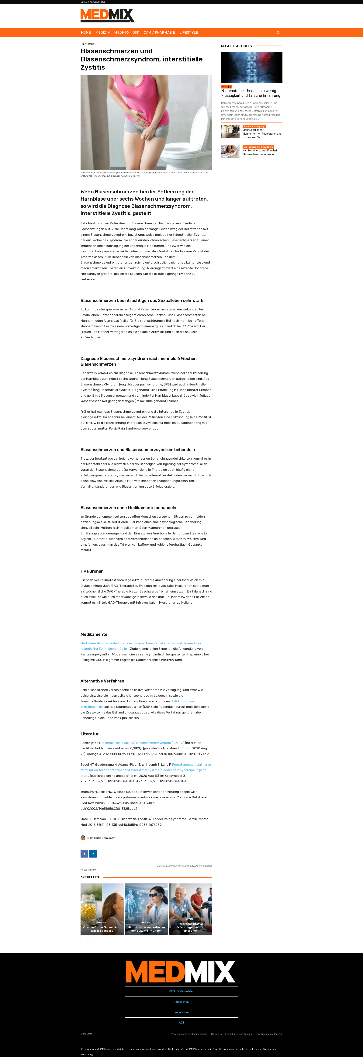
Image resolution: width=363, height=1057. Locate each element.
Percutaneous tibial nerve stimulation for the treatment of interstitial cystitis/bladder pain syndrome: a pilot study (146, 770)
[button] (278, 32)
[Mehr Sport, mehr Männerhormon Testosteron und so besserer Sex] (230, 131)
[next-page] (89, 941)
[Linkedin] (93, 854)
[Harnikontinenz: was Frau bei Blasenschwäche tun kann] (230, 151)
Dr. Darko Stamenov (102, 838)
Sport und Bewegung (254, 126)
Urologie (87, 44)
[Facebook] (84, 854)
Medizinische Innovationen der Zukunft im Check (146, 929)
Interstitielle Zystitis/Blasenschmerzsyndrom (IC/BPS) (143, 743)
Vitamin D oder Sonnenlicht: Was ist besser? (102, 929)
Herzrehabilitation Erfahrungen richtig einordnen (190, 927)
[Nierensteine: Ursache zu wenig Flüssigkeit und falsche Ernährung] (251, 67)
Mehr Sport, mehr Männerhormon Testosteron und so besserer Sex (262, 133)
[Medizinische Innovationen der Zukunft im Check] (146, 909)
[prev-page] (83, 941)
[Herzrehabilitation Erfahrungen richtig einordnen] (190, 909)
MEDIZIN (101, 923)
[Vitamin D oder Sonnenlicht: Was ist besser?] (102, 909)
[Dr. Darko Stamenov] (84, 837)
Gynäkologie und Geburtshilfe (258, 147)
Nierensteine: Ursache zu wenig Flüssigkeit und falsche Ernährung (250, 93)
